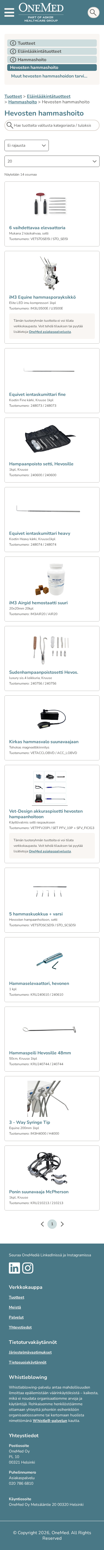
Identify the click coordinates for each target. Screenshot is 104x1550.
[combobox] (26, 145)
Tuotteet (13, 96)
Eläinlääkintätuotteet (48, 96)
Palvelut (16, 1317)
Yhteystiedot (20, 1327)
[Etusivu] (41, 12)
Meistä (15, 1307)
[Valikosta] (9, 12)
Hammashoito (22, 102)
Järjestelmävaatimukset (30, 1352)
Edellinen (44, 1225)
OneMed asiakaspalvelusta (50, 332)
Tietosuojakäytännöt (27, 1362)
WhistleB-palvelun (50, 1420)
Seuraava (59, 1225)
